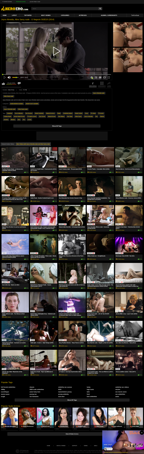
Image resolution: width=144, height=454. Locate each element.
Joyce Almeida (88, 116)
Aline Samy (78, 116)
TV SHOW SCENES (7, 1)
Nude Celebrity (39, 113)
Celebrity (9, 113)
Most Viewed (45, 15)
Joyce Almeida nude (98, 93)
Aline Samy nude (8, 96)
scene (29, 119)
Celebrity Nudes (67, 113)
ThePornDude (135, 15)
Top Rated (27, 15)
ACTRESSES (83, 15)
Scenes (6, 119)
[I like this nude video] (3, 84)
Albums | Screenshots (109, 15)
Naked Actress (50, 113)
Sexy (86, 113)
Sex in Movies (19, 113)
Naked (102, 116)
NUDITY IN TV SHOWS (32, 103)
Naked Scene (51, 116)
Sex (19, 119)
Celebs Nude (7, 116)
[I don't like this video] (19, 84)
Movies (13, 119)
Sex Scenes (29, 113)
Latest (14, 15)
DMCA (95, 445)
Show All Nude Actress (72, 434)
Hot (96, 116)
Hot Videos (61, 116)
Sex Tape (69, 116)
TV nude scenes (31, 116)
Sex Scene (42, 116)
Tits (24, 119)
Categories (65, 15)
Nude (59, 113)
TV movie (101, 113)
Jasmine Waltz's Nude (35, 1)
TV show (93, 113)
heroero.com (25, 450)
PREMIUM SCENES (21, 1)
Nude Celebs (78, 113)
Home (5, 15)
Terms (85, 445)
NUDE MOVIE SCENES (16, 103)
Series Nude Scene (19, 116)
